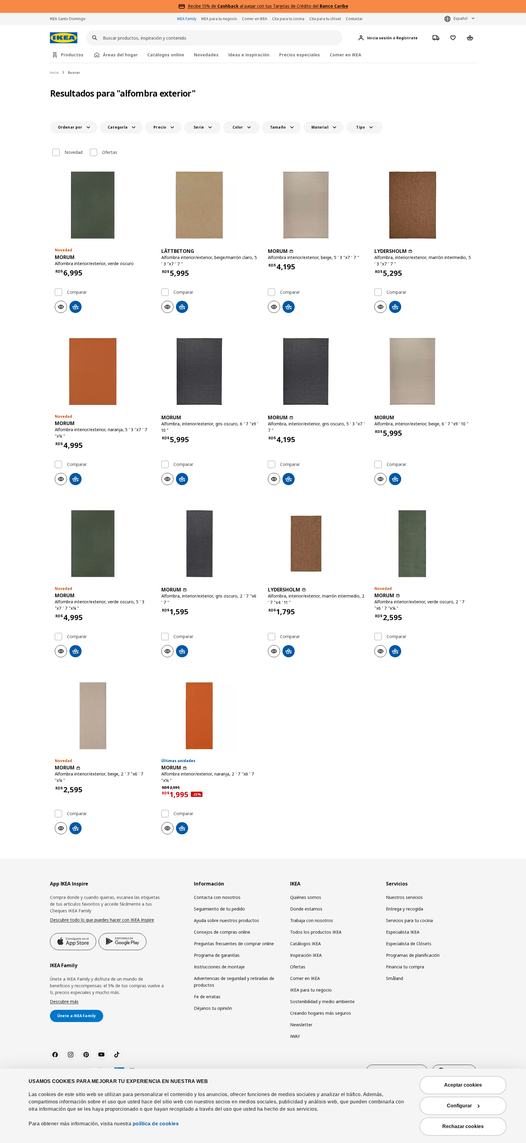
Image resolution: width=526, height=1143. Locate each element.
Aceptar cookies (463, 1085)
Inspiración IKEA (306, 955)
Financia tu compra (405, 967)
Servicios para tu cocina (409, 920)
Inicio (54, 72)
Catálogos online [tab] (165, 55)
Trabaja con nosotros (311, 920)
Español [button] (461, 18)
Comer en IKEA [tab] (345, 55)
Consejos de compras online (222, 932)
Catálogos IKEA (305, 943)
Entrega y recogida (404, 909)
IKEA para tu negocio (219, 18)
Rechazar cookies (463, 1126)
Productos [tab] (72, 55)
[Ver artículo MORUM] (103, 205)
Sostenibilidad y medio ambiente (322, 1001)
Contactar (354, 18)
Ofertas (109, 152)
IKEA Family (186, 18)
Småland (394, 978)
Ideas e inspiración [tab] (248, 55)
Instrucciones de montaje (219, 967)
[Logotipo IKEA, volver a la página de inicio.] (63, 38)
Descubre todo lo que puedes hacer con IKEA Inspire (102, 920)
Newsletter (301, 1025)
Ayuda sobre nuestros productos (226, 920)
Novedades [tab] (206, 55)
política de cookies (156, 1123)
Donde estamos (306, 909)
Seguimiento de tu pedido (219, 909)
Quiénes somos (305, 897)
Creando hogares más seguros (320, 1013)
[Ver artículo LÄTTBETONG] (209, 205)
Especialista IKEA (402, 932)
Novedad (73, 152)
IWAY (295, 1036)
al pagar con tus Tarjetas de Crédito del (282, 6)
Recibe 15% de (202, 6)
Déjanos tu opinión (213, 1008)
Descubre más (64, 1001)
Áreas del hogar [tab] (120, 55)
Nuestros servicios (404, 897)
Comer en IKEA (254, 18)
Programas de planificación (413, 955)
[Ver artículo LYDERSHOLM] (422, 205)
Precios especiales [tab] (299, 55)
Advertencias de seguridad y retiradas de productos (234, 981)
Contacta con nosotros (217, 897)
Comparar (77, 292)
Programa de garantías (217, 955)
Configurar (459, 1105)
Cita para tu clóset (325, 18)
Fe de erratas (207, 996)
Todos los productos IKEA (316, 932)
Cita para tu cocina (288, 18)
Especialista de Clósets (408, 943)
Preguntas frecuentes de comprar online (234, 943)
